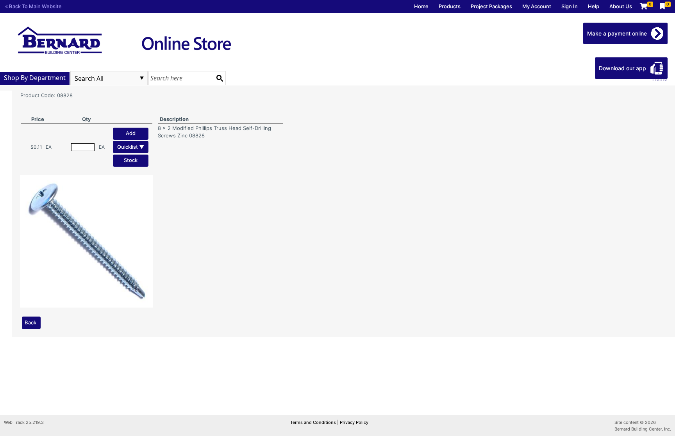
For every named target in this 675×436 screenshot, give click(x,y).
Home (421, 6)
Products (450, 6)
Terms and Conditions (313, 422)
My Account (536, 6)
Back (30, 322)
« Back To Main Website (33, 6)
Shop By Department (35, 77)
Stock (131, 160)
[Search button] (219, 78)
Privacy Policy (354, 422)
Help (593, 6)
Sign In (569, 6)
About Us (620, 6)
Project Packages (491, 6)
